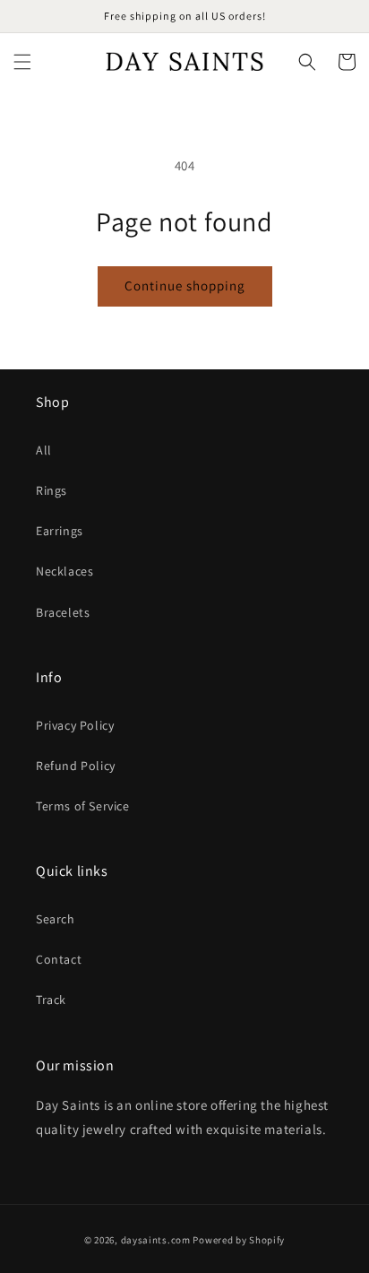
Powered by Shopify (239, 1240)
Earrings (59, 531)
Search (55, 919)
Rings (51, 490)
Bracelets (63, 612)
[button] (22, 62)
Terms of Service (83, 806)
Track (51, 1000)
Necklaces (64, 571)
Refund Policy (76, 766)
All (44, 450)
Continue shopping (184, 285)
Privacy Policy (75, 725)
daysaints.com (156, 1240)
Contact (59, 959)
